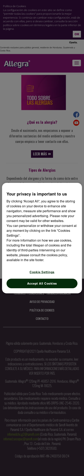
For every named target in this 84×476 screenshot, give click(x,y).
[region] (42, 238)
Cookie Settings (42, 272)
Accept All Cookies (42, 283)
